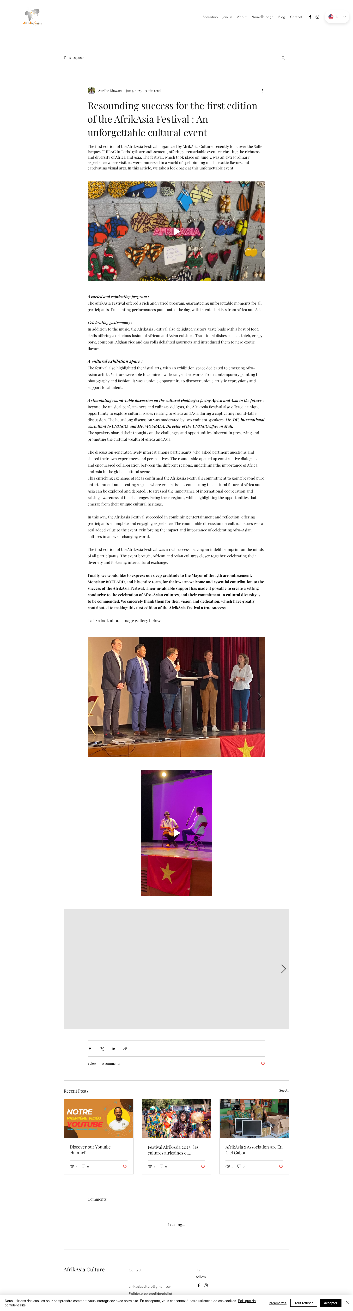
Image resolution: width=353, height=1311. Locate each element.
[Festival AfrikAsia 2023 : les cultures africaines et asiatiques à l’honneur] (176, 1118)
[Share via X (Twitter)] (101, 1048)
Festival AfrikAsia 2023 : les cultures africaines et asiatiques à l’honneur (173, 1150)
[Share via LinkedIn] (113, 1048)
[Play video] (176, 231)
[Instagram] (317, 16)
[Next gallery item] (259, 696)
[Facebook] (310, 16)
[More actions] (262, 90)
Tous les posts (74, 57)
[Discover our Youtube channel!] (98, 1118)
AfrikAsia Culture (84, 1264)
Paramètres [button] (277, 1302)
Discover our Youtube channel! (90, 1149)
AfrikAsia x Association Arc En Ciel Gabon (254, 1149)
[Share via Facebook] (90, 1048)
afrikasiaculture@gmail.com (150, 1282)
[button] (283, 58)
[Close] (347, 1303)
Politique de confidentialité (150, 1289)
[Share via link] (125, 1048)
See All (284, 1090)
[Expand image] (176, 697)
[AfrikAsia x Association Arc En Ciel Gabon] (254, 1118)
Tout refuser (303, 1302)
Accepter (330, 1302)
